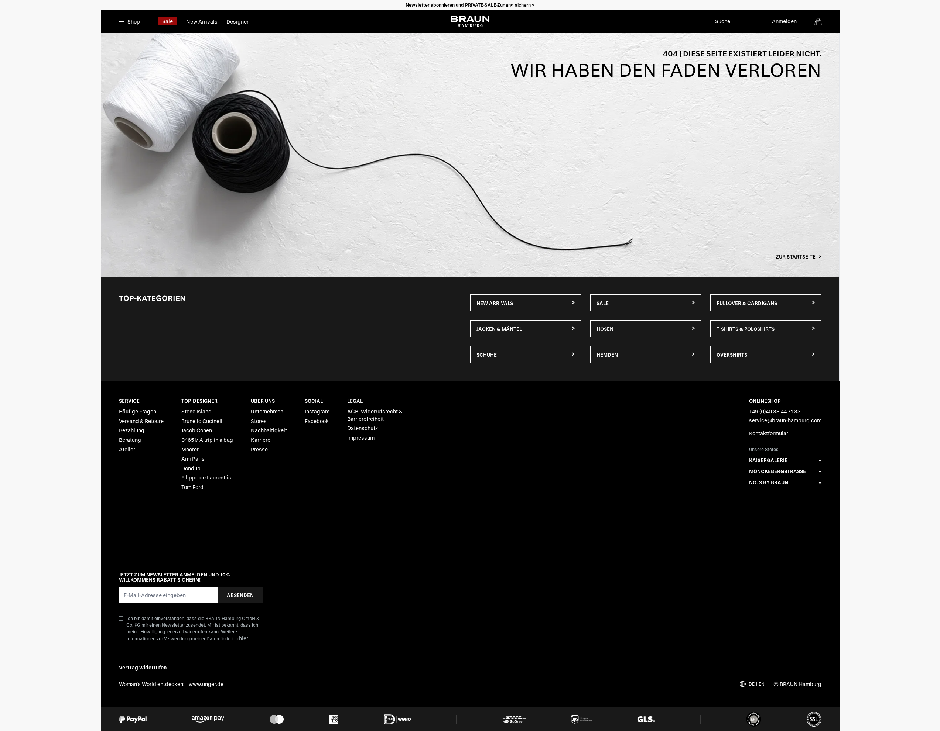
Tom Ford (192, 487)
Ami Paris (193, 458)
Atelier (127, 449)
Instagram (317, 411)
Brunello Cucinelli (202, 421)
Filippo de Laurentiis (206, 477)
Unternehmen (267, 411)
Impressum (361, 437)
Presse (259, 449)
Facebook (317, 421)
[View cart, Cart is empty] (818, 21)
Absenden (240, 595)
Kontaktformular (768, 433)
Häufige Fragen (137, 411)
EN (762, 684)
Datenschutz (362, 428)
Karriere (260, 440)
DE (752, 684)
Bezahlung (131, 430)
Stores (259, 421)
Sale (167, 21)
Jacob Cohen (196, 430)
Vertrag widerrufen (143, 667)
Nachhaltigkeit (269, 430)
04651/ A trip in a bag (207, 440)
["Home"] (470, 155)
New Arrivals (202, 21)
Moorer (190, 449)
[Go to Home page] (470, 21)
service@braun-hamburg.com (785, 420)
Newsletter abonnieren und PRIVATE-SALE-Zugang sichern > (470, 4)
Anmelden (784, 21)
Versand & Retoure (141, 421)
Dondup (191, 468)
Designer (237, 21)
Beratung (130, 440)
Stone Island (196, 411)
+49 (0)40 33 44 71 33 (775, 411)
